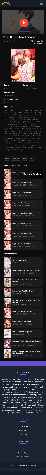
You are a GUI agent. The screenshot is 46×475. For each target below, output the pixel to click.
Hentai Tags (23, 452)
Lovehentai (23, 435)
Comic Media (9, 88)
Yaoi (32, 158)
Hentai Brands (23, 457)
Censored (16, 158)
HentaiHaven (23, 426)
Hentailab (23, 430)
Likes (36, 41)
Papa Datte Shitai (30, 88)
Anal (7, 158)
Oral (25, 158)
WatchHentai (31, 465)
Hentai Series (23, 448)
